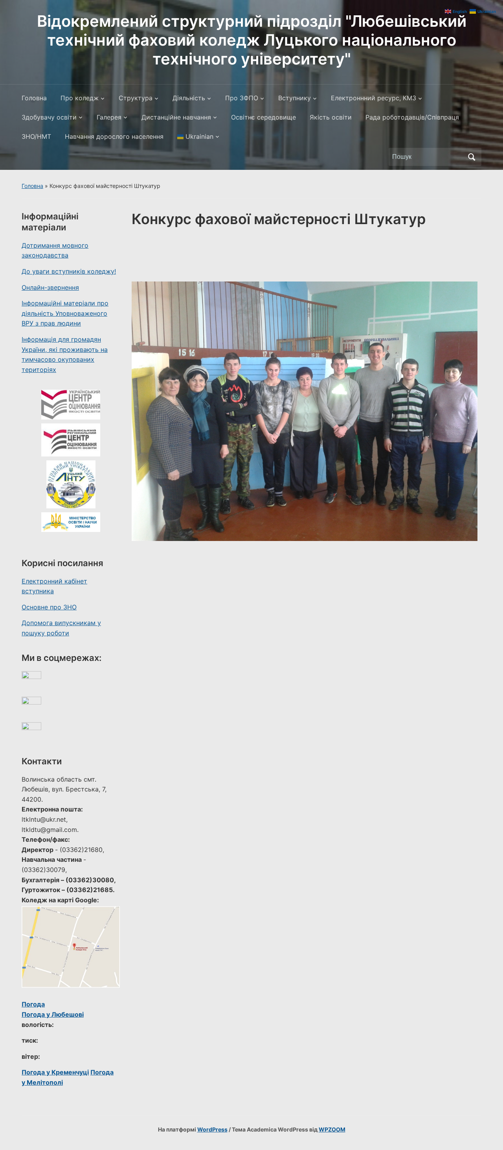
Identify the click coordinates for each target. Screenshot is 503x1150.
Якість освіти (331, 117)
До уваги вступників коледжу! (69, 271)
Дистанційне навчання (176, 117)
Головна (34, 98)
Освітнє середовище (263, 117)
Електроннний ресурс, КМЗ (373, 98)
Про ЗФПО (241, 98)
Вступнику (294, 98)
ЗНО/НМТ (36, 136)
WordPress (212, 1129)
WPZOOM (332, 1129)
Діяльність (189, 98)
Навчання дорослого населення (114, 136)
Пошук (471, 157)
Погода (33, 1004)
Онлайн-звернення (50, 287)
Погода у (53, 1014)
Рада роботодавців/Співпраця (412, 117)
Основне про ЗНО (49, 607)
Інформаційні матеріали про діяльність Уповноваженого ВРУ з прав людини (65, 313)
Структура (135, 98)
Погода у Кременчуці (55, 1072)
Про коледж (80, 98)
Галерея (109, 117)
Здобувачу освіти (49, 117)
